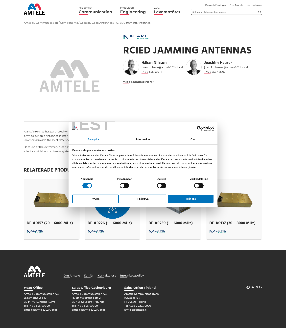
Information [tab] (143, 139)
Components (69, 22)
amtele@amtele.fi (135, 309)
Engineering (133, 10)
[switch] (124, 185)
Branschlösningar (215, 5)
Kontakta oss (254, 5)
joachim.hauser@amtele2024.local (226, 67)
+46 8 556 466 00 (39, 305)
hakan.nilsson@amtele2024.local (162, 67)
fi (257, 287)
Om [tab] (193, 139)
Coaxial (85, 22)
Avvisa (95, 198)
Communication (95, 10)
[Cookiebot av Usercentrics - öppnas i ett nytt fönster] (199, 128)
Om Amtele (236, 5)
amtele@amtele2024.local (40, 309)
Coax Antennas (102, 22)
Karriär (89, 275)
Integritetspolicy (132, 275)
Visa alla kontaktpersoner (138, 81)
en (260, 287)
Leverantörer (167, 10)
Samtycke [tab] (93, 139)
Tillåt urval (143, 198)
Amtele (29, 22)
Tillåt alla (191, 198)
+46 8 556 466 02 (214, 71)
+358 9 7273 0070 (140, 305)
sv (252, 287)
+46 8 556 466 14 (152, 71)
